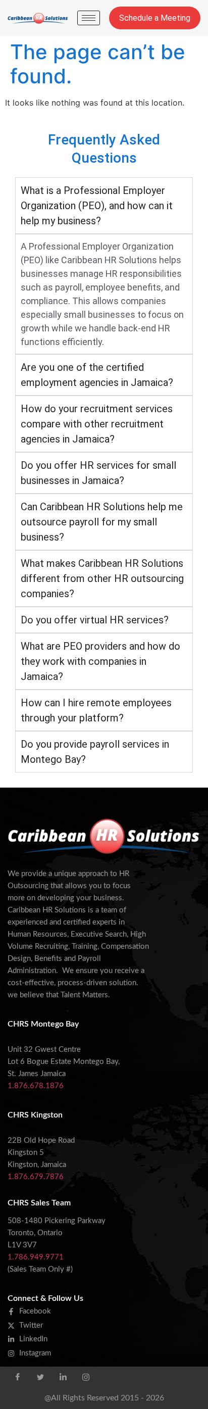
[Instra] (85, 1376)
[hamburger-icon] (88, 18)
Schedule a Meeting (154, 18)
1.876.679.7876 (36, 1177)
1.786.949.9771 (36, 1257)
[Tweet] (40, 1376)
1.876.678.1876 (36, 1086)
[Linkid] (63, 1376)
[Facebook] (17, 1376)
